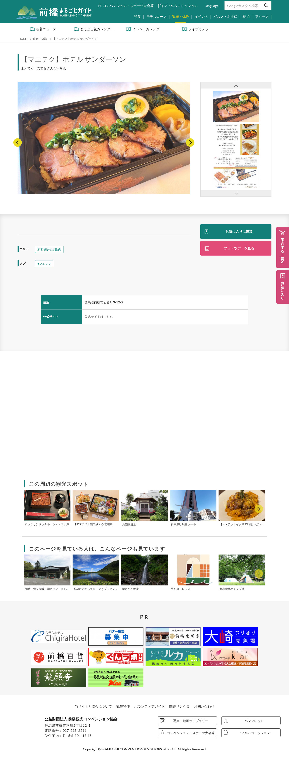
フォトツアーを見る (239, 248)
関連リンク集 (179, 706)
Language (212, 6)
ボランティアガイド (149, 706)
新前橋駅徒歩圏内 (49, 249)
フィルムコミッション (181, 6)
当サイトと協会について (93, 706)
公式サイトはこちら (98, 316)
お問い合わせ (204, 706)
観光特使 (123, 706)
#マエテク (44, 264)
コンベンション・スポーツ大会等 (128, 6)
